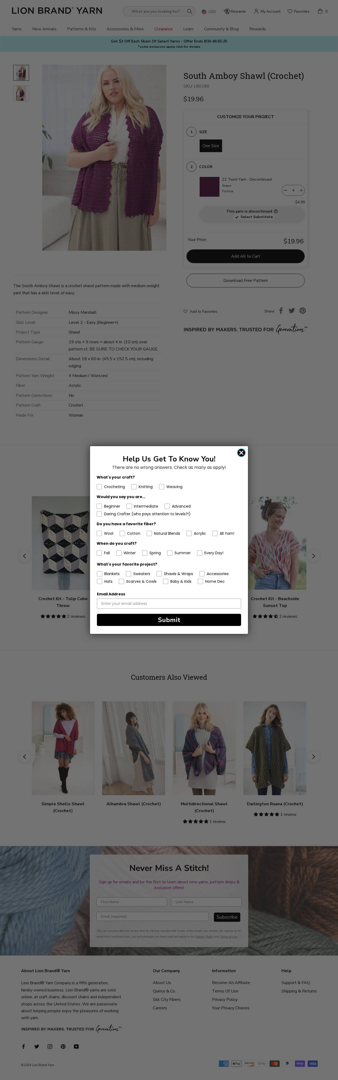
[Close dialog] (241, 453)
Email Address (111, 594)
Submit (169, 620)
